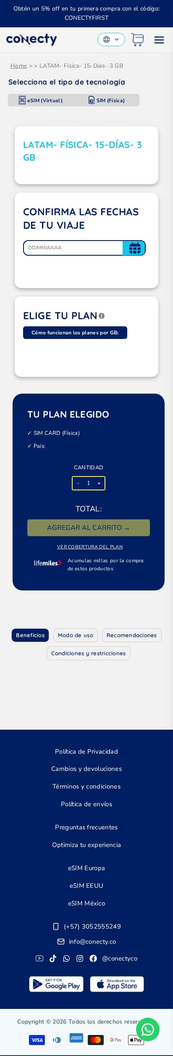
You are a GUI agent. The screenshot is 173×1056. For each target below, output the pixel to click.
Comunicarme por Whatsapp (148, 1029)
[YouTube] (39, 958)
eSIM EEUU (87, 885)
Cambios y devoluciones (86, 769)
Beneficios (30, 635)
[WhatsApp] (66, 958)
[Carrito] (137, 39)
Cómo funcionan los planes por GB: (75, 332)
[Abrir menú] (159, 40)
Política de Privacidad (86, 751)
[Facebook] (93, 958)
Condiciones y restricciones (88, 653)
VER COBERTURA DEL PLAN (90, 547)
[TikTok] (53, 958)
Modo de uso (75, 635)
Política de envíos (86, 804)
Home (18, 66)
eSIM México (86, 903)
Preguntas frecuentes (86, 827)
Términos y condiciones (86, 786)
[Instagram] (80, 958)
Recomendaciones (132, 635)
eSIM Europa (86, 868)
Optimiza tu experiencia (86, 845)
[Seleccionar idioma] (111, 39)
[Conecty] (31, 40)
